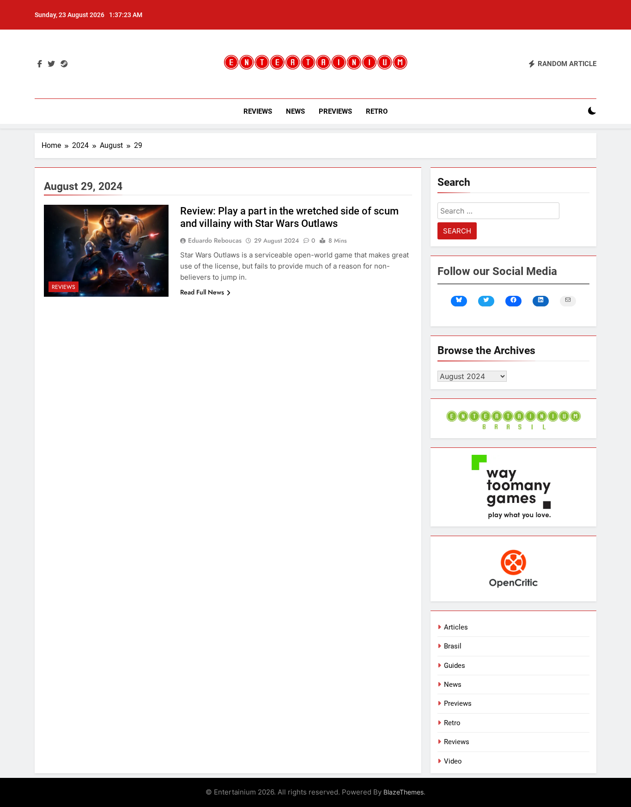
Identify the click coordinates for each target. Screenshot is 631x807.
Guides (454, 665)
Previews (335, 111)
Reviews (257, 111)
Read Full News (202, 292)
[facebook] (40, 64)
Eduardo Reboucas (215, 240)
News (295, 111)
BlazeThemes (403, 792)
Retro (377, 111)
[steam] (64, 64)
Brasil (452, 646)
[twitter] (51, 64)
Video (453, 761)
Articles (456, 627)
